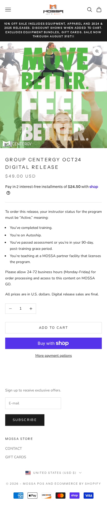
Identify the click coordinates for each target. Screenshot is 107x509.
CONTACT (13, 448)
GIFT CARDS (15, 457)
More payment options (53, 355)
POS (41, 483)
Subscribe (25, 420)
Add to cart (53, 327)
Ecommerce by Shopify (78, 483)
